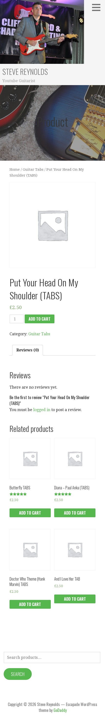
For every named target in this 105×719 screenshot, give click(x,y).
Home (15, 169)
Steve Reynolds (25, 71)
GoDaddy (60, 710)
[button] (98, 7)
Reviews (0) (27, 350)
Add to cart (40, 319)
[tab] (27, 350)
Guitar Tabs (33, 169)
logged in (41, 409)
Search (17, 674)
